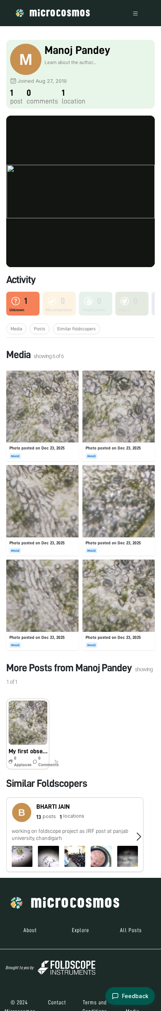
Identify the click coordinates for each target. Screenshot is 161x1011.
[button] (27, 734)
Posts (39, 328)
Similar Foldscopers (76, 328)
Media (16, 328)
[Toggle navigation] (135, 13)
